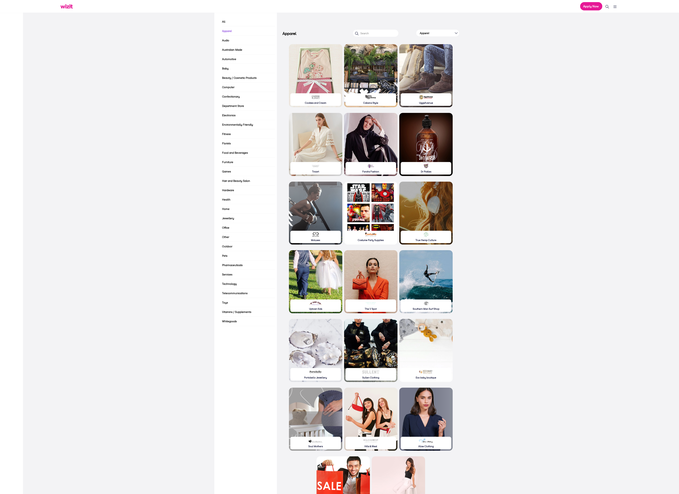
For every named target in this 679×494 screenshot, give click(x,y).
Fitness (226, 134)
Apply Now (591, 6)
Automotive (229, 59)
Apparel (227, 31)
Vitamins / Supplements (236, 312)
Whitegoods (229, 321)
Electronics (229, 115)
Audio (225, 40)
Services (227, 274)
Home (226, 209)
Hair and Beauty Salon (236, 181)
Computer (228, 87)
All (223, 21)
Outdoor (227, 246)
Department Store (233, 106)
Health (226, 199)
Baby (225, 68)
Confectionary (231, 96)
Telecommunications (235, 293)
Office (225, 227)
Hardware (228, 190)
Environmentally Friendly (237, 124)
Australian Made (232, 49)
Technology (229, 284)
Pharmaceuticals (232, 265)
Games (226, 171)
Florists (226, 143)
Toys (225, 302)
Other (225, 237)
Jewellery (228, 218)
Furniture (227, 162)
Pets (224, 255)
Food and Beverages (235, 152)
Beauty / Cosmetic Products (239, 78)
